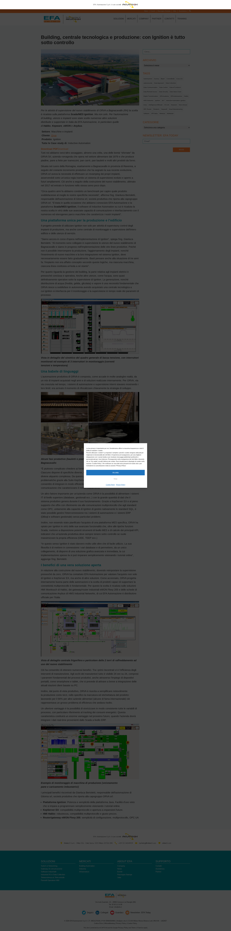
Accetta (115, 473)
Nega (115, 479)
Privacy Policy (120, 485)
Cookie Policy (110, 485)
